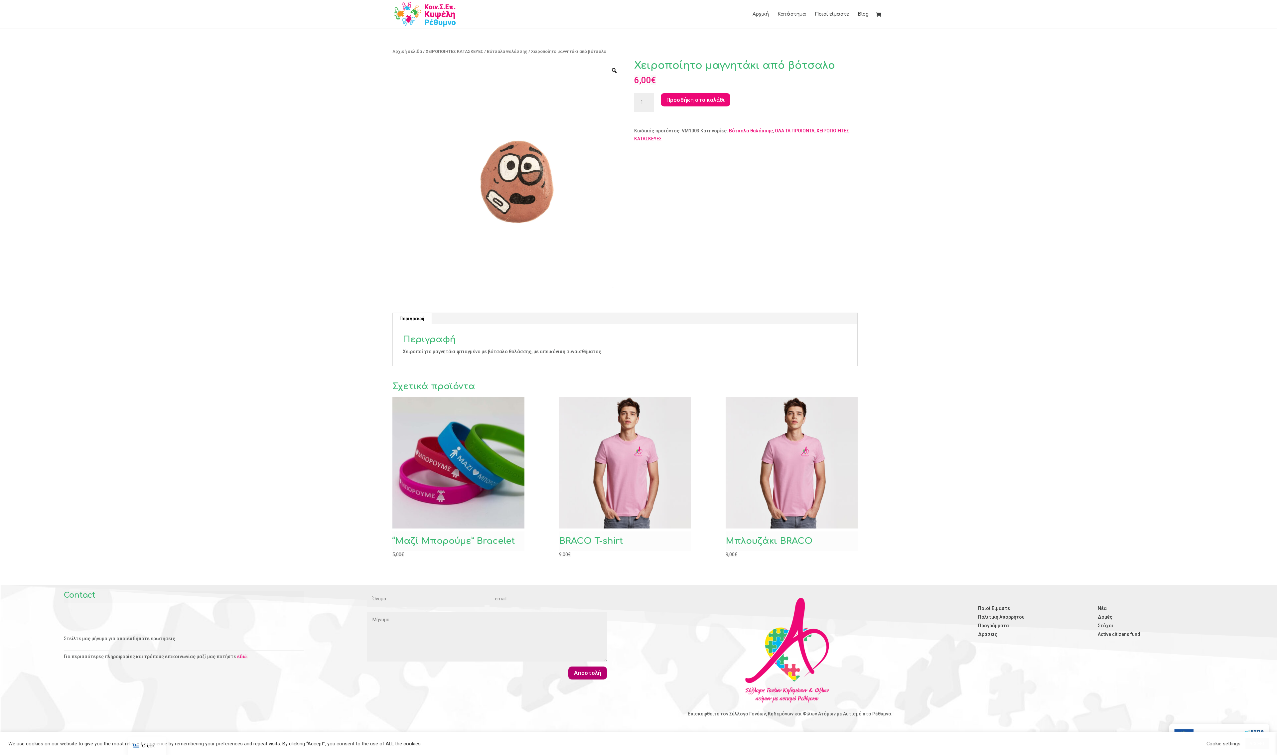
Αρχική (761, 14)
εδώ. (242, 656)
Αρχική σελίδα (407, 51)
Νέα (1102, 608)
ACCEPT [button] (1257, 743)
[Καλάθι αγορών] (880, 15)
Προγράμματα (993, 625)
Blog (863, 14)
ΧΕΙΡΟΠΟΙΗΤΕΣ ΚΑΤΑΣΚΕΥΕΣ (454, 51)
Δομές (1105, 617)
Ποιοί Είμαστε (994, 608)
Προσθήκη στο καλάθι (695, 99)
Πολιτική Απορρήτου (1001, 617)
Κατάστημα (792, 14)
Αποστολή (587, 673)
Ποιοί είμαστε (832, 14)
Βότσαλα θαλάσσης (507, 51)
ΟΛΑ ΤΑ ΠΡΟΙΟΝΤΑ (794, 130)
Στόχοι (1105, 625)
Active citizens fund (1119, 634)
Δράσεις (987, 634)
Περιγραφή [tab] (411, 318)
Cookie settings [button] (1223, 744)
